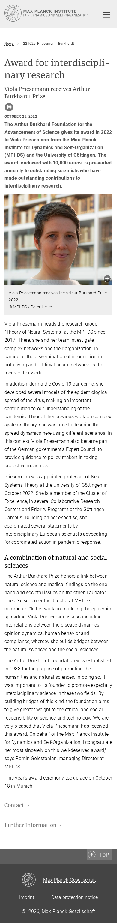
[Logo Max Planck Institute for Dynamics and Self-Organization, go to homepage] (47, 13)
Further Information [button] (31, 825)
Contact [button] (14, 805)
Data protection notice (74, 897)
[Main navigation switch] (106, 15)
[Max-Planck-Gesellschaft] (32, 880)
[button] (107, 279)
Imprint (26, 897)
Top (104, 855)
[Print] (9, 107)
